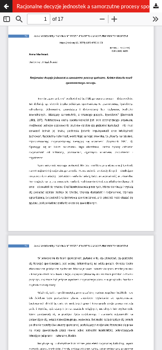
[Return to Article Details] (6, 6)
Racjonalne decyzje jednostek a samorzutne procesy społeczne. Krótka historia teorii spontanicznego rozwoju (89, 6)
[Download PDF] (156, 6)
